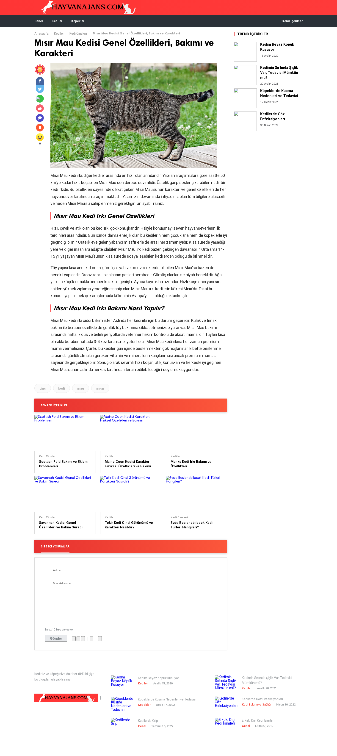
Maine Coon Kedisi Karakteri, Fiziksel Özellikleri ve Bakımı (128, 464)
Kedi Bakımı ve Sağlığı (256, 704)
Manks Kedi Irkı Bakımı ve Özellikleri (191, 464)
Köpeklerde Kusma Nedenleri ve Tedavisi (279, 93)
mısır (100, 388)
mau (80, 388)
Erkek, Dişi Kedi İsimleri (258, 720)
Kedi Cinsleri (78, 33)
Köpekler (77, 21)
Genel (38, 21)
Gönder (56, 638)
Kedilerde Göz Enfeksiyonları (272, 116)
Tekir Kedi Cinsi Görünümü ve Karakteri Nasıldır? (129, 525)
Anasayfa (41, 33)
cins (42, 388)
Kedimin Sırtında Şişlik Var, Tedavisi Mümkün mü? (279, 72)
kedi (61, 388)
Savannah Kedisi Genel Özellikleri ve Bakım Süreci (61, 525)
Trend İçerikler (292, 21)
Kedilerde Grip (148, 721)
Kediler (57, 21)
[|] (66, 698)
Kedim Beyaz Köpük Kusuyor (277, 47)
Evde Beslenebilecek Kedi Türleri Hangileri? (192, 525)
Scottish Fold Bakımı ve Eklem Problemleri (63, 464)
